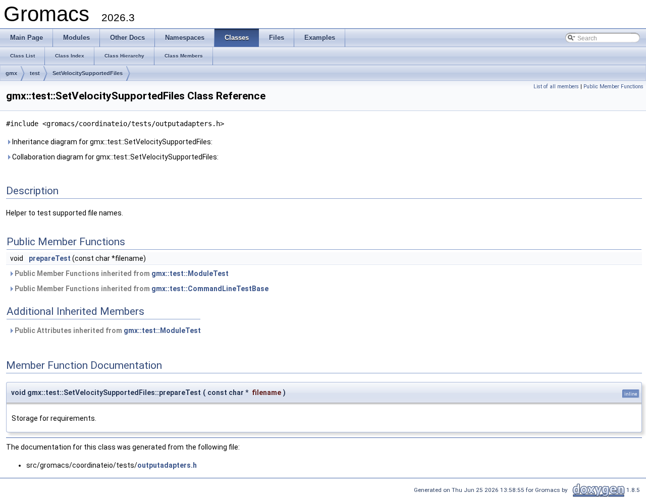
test (35, 73)
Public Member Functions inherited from (121, 273)
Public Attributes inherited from (107, 330)
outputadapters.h (167, 465)
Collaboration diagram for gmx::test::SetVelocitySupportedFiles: (115, 157)
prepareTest (50, 258)
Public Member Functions (613, 86)
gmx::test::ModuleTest (190, 273)
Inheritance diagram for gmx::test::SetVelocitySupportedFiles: (111, 142)
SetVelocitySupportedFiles (87, 73)
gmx (11, 73)
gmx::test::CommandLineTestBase (209, 289)
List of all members (556, 86)
